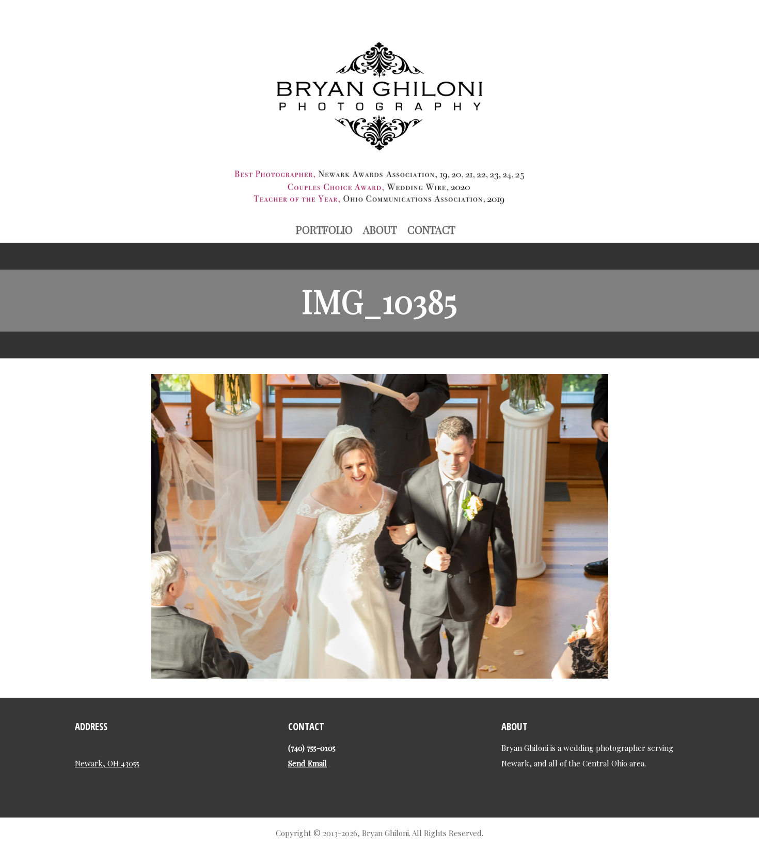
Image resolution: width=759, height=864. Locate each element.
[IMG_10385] (379, 674)
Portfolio (324, 230)
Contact (431, 230)
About (380, 230)
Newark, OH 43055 (107, 763)
